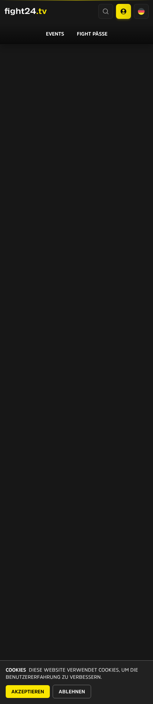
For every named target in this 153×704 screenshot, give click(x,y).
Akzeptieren (27, 691)
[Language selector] (141, 11)
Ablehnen (72, 691)
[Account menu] (123, 11)
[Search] (105, 11)
